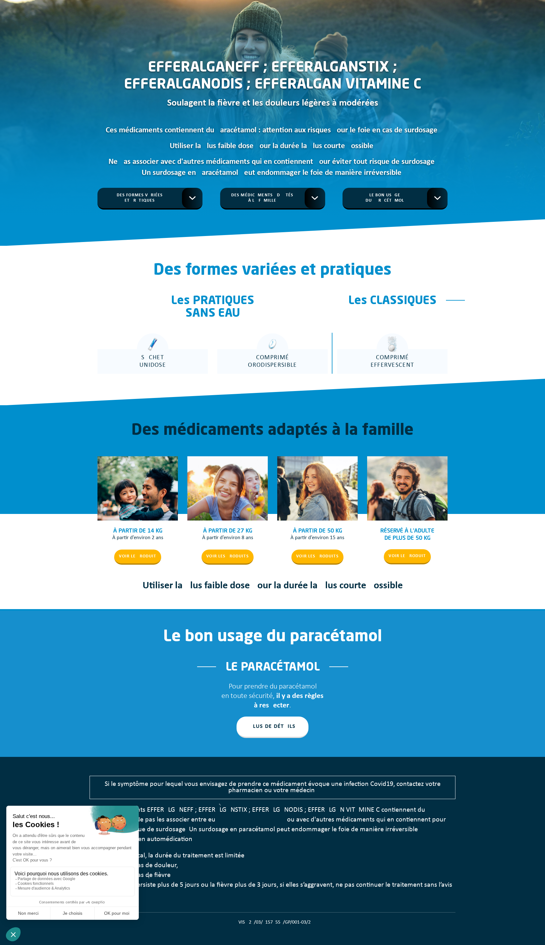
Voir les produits (227, 556)
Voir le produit (137, 556)
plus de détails (272, 726)
